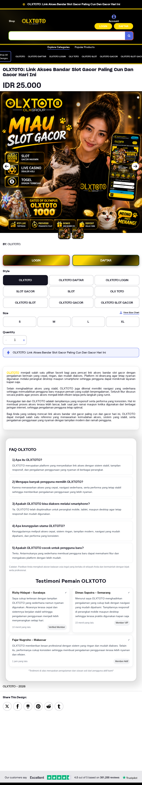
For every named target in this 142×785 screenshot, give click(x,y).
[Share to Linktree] (27, 706)
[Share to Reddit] (48, 706)
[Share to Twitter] (7, 706)
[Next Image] (135, 166)
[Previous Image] (6, 166)
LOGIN (103, 26)
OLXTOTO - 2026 (14, 686)
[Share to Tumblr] (59, 706)
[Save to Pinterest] (38, 706)
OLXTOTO (13, 372)
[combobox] (67, 36)
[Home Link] (34, 22)
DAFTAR (123, 26)
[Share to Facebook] (17, 706)
